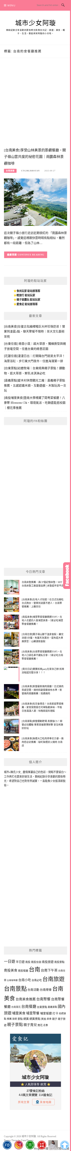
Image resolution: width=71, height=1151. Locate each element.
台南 (34, 969)
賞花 (40, 1025)
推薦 (9, 1019)
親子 (54, 1018)
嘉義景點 (52, 1007)
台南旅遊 (10, 171)
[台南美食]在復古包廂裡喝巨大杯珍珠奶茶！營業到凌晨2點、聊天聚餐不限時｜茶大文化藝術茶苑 (34, 331)
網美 (26, 1018)
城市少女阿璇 (35, 23)
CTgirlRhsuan (30, 171)
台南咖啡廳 (12, 980)
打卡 (55, 1013)
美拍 (43, 1018)
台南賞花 (16, 1007)
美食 (49, 1019)
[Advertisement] (35, 106)
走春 (45, 1025)
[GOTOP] (64, 1145)
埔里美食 (18, 1013)
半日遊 (20, 961)
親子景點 (15, 1024)
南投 (27, 961)
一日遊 (9, 961)
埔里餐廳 (46, 1013)
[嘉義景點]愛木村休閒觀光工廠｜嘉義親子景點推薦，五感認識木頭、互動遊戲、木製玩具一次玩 (35, 385)
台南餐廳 (28, 1007)
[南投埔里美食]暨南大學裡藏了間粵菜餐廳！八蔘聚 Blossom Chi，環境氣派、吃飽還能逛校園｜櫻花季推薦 (34, 403)
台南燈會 (46, 989)
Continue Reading (31, 254)
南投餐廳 (23, 970)
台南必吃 (37, 980)
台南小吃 (24, 980)
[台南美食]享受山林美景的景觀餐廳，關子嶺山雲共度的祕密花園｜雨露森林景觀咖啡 (35, 157)
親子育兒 (30, 1025)
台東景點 (42, 1006)
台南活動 (33, 989)
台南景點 (15, 989)
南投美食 (10, 970)
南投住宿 (36, 961)
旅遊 (14, 1019)
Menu (11, 5)
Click (67, 575)
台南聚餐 (43, 999)
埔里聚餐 (32, 1013)
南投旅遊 (48, 961)
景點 (20, 1018)
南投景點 (59, 961)
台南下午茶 (49, 970)
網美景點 (34, 1018)
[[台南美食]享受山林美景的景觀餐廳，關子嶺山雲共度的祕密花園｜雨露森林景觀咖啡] (35, 201)
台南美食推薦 (26, 999)
